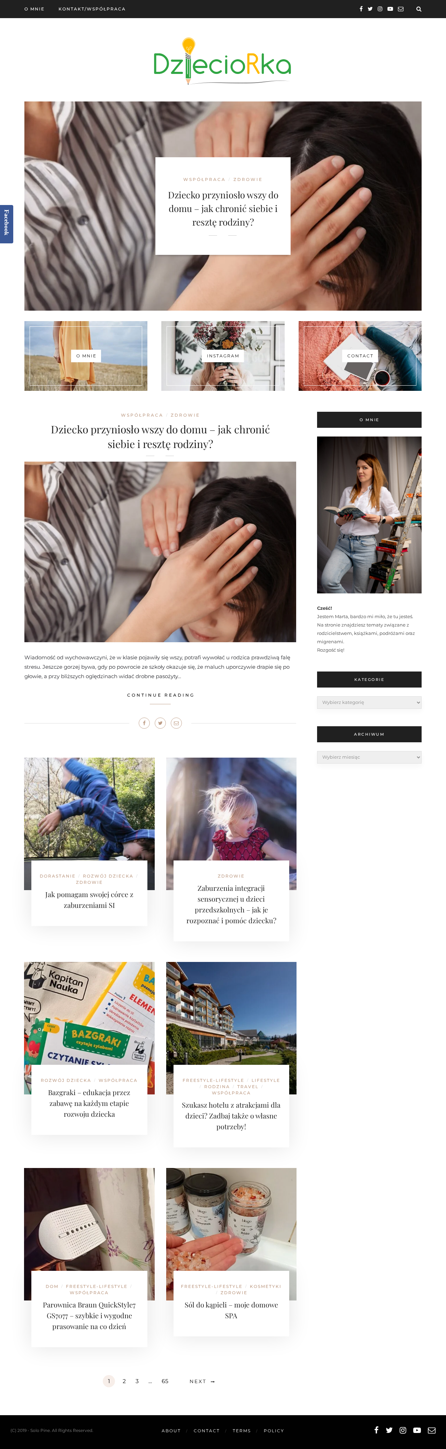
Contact (207, 1430)
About (171, 1430)
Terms (242, 1430)
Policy (274, 1430)
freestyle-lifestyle (213, 1080)
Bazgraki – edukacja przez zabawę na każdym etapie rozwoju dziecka (89, 1102)
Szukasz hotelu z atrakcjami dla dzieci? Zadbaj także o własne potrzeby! (231, 1115)
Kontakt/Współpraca (92, 9)
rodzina (217, 1086)
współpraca (142, 415)
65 (165, 1381)
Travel (248, 1086)
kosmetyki (266, 1286)
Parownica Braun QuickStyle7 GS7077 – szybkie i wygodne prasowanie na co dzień (89, 1315)
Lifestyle (266, 1080)
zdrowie (185, 415)
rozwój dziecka (108, 876)
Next (198, 1381)
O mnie (34, 9)
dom (52, 1286)
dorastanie (58, 876)
